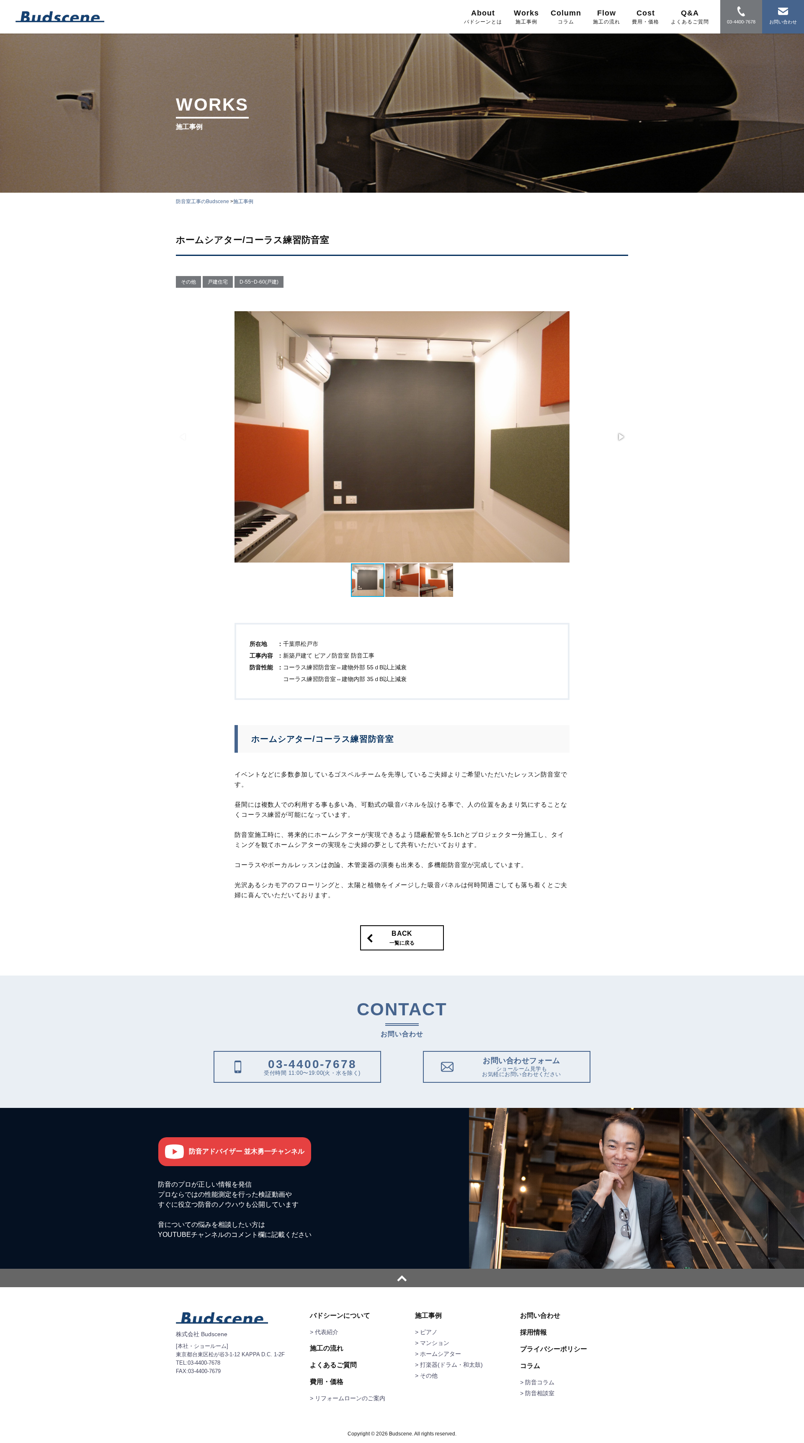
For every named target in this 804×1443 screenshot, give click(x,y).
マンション (434, 1343)
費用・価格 (326, 1381)
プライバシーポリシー (553, 1349)
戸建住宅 (218, 282)
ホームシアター (440, 1354)
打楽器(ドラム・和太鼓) (451, 1365)
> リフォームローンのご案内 (347, 1398)
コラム (530, 1366)
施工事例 (428, 1315)
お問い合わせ (540, 1315)
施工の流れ (326, 1348)
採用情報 (533, 1332)
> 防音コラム (537, 1382)
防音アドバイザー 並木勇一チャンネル (246, 1151)
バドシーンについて (340, 1315)
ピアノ (429, 1332)
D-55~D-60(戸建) (259, 282)
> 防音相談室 (537, 1393)
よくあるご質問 (333, 1365)
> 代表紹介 (324, 1332)
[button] (620, 437)
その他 (188, 282)
